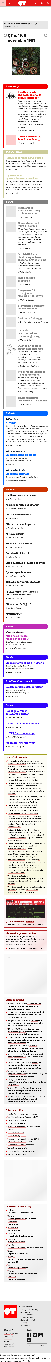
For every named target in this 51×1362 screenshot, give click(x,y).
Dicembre (13, 1223)
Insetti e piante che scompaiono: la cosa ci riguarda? (29, 95)
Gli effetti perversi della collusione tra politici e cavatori (26, 880)
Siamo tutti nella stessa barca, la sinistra (32, 399)
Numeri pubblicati (17, 23)
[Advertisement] (25, 974)
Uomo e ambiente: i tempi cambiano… (29, 138)
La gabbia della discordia (21, 454)
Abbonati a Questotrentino (21, 933)
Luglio (25, 1246)
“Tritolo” (11, 422)
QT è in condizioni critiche (20, 921)
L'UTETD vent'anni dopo (20, 733)
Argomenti (8, 1339)
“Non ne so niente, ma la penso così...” (17, 637)
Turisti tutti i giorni (17, 1154)
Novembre (14, 1228)
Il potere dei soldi (16, 1132)
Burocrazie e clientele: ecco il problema (31, 307)
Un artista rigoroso (17, 1136)
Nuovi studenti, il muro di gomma (28, 224)
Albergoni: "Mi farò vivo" (20, 742)
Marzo (22, 1272)
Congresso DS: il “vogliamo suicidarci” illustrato (30, 293)
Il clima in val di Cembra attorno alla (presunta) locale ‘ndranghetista (25, 777)
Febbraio (21, 1211)
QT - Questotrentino (17, 1123)
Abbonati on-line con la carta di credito (25, 948)
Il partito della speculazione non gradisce (22, 177)
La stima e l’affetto (17, 1120)
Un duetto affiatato (17, 473)
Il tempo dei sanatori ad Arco (22, 1151)
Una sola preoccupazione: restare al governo (29, 333)
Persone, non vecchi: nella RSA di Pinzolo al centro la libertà (23, 1140)
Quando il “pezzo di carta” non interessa (30, 347)
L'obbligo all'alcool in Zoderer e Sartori (17, 712)
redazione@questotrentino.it (30, 1320)
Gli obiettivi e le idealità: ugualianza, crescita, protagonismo (32, 257)
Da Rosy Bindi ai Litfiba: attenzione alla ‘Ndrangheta (26, 889)
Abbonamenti (9, 1344)
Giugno (18, 1252)
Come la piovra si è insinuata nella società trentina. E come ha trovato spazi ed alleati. (24, 808)
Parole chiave (9, 1336)
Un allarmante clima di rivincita (25, 662)
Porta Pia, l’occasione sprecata (22, 1114)
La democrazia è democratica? (24, 686)
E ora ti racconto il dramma (21, 1145)
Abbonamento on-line (13, 1346)
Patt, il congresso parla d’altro (24, 157)
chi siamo (23, 1322)
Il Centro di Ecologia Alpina (22, 723)
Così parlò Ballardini (30, 318)
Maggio (25, 1259)
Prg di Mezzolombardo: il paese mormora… (32, 373)
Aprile (18, 1266)
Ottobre (21, 1234)
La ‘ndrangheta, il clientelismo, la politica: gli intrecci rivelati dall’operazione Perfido (26, 799)
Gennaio (22, 1217)
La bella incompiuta (17, 1148)
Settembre (16, 1240)
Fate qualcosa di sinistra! (26, 279)
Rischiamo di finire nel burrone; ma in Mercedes (29, 210)
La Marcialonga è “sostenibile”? (23, 1117)
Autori (6, 1341)
